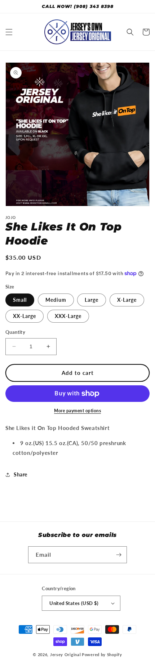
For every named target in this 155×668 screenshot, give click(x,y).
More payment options (77, 410)
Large (91, 300)
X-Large (127, 300)
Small (20, 300)
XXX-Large (68, 316)
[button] (9, 32)
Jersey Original (65, 654)
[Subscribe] (119, 554)
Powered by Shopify (102, 654)
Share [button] (20, 474)
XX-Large (24, 316)
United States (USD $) (73, 603)
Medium (55, 300)
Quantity (15, 332)
